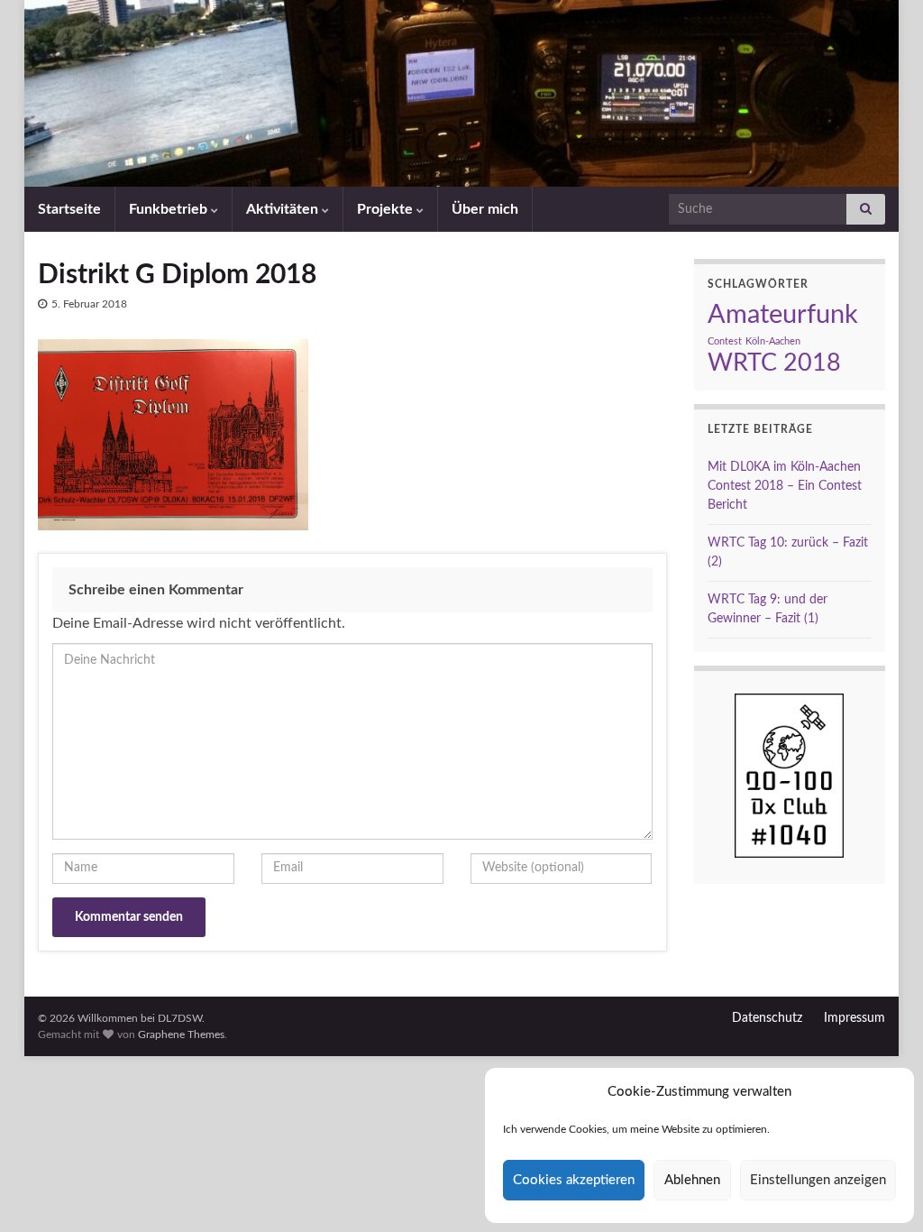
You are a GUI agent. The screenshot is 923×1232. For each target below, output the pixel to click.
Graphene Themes (181, 1034)
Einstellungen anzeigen (818, 1180)
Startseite (69, 209)
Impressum (854, 1018)
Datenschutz (767, 1018)
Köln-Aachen (772, 341)
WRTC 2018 (774, 363)
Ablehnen (692, 1180)
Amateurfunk (783, 314)
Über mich (485, 209)
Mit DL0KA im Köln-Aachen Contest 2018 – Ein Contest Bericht (785, 486)
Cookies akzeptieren (574, 1180)
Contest (725, 341)
